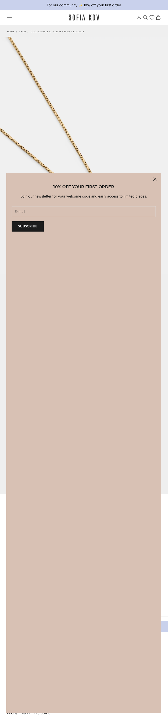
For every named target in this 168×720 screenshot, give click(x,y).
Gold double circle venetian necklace (57, 31)
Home (10, 31)
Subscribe (27, 226)
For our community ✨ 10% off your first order (84, 5)
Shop (22, 31)
